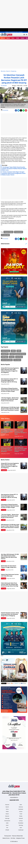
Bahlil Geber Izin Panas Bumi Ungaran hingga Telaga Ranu (8, 566)
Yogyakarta (4, 470)
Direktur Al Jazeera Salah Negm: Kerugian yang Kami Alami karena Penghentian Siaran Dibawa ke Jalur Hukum (14, 173)
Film (7, 827)
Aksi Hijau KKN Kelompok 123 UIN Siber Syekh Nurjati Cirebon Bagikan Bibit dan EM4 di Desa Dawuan (10, 556)
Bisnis (3, 569)
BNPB (18, 351)
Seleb (7, 823)
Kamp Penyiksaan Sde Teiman (17, 354)
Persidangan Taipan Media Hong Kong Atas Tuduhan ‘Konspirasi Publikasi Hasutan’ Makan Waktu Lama (14, 168)
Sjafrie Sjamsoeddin (7, 360)
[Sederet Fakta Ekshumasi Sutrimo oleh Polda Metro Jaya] (24, 577)
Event (7, 825)
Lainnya (21, 820)
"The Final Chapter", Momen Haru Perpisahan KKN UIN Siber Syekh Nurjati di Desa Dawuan (10, 399)
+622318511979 (14, 800)
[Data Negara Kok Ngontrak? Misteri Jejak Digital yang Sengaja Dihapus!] (20, 442)
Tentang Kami (7, 836)
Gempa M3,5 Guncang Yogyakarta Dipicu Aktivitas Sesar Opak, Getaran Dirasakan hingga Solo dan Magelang (10, 370)
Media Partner (6, 838)
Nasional (3, 38)
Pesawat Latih (5, 235)
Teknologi (21, 825)
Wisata (20, 816)
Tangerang (13, 71)
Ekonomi (7, 816)
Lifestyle (7, 829)
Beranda (3, 71)
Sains (21, 827)
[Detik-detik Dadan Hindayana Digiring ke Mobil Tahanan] (7, 424)
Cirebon (3, 520)
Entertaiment (7, 820)
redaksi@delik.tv (14, 797)
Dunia (13, 38)
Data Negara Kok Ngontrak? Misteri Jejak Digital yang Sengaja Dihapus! (20, 449)
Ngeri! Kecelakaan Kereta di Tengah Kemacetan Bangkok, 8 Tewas (20, 432)
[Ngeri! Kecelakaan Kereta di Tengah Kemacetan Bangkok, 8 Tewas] (20, 424)
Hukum (22, 38)
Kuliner (20, 811)
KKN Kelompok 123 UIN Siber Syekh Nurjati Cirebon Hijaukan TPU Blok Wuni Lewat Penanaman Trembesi (10, 409)
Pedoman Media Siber (17, 836)
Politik (17, 38)
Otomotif (21, 818)
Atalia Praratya (5, 351)
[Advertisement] (14, 14)
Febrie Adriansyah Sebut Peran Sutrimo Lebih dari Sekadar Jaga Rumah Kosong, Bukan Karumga (9, 584)
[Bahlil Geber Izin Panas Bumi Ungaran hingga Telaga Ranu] (24, 568)
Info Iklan (13, 838)
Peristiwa (4, 500)
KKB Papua (4, 357)
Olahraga (7, 818)
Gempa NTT (5, 354)
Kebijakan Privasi (20, 838)
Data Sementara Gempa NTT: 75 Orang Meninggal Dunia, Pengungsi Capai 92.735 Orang (9, 380)
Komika (12, 357)
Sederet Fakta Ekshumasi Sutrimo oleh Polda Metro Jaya (10, 575)
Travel (21, 813)
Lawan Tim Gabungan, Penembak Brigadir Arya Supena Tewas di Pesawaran (7, 449)
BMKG (13, 351)
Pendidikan (20, 823)
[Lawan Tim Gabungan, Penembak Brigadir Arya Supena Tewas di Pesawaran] (7, 442)
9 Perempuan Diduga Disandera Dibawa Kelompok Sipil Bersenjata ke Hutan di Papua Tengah (10, 390)
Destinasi (21, 807)
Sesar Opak (19, 357)
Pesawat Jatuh (18, 232)
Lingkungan (20, 829)
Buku (21, 804)
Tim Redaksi (4, 85)
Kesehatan (20, 809)
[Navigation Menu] (26, 35)
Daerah (8, 38)
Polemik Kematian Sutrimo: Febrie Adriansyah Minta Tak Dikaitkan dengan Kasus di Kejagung (10, 614)
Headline (4, 618)
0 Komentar (5, 110)
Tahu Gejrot (17, 360)
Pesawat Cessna (8, 232)
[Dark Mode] (24, 35)
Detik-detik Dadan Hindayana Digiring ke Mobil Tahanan (7, 431)
